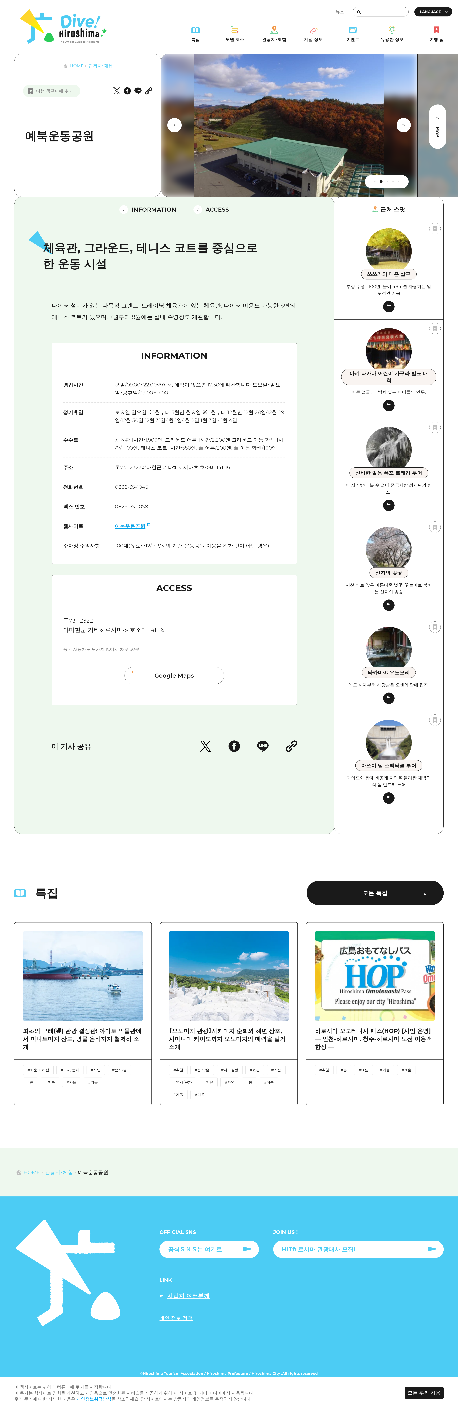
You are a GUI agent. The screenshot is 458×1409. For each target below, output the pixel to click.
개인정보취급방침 (94, 1398)
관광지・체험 (101, 65)
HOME (77, 65)
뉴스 (340, 11)
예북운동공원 (130, 526)
